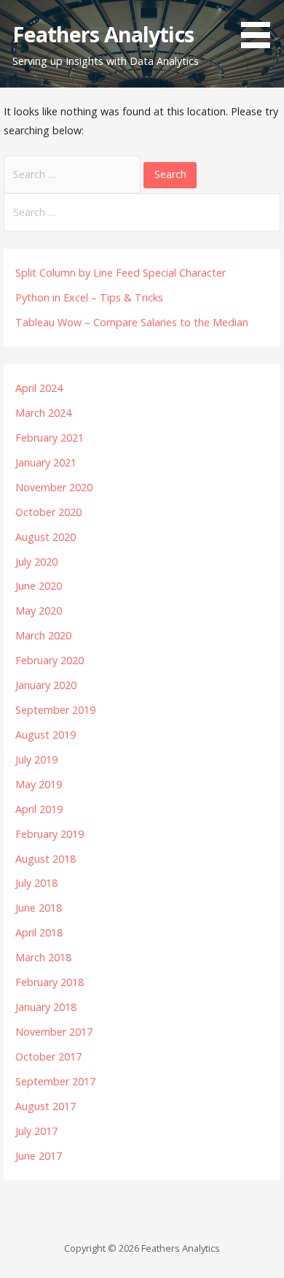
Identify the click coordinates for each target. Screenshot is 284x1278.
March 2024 (43, 413)
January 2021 (45, 462)
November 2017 (53, 1032)
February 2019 (49, 834)
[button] (260, 26)
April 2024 (39, 388)
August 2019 (45, 735)
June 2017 (38, 1156)
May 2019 (38, 784)
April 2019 (39, 809)
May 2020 (38, 610)
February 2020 (49, 660)
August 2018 (45, 859)
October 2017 (48, 1056)
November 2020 (53, 487)
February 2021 (49, 437)
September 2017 (55, 1081)
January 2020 (45, 685)
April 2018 (39, 932)
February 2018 (49, 982)
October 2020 (48, 512)
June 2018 (38, 908)
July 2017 (36, 1131)
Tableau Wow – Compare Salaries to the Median (131, 322)
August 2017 (45, 1106)
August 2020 (45, 537)
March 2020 (43, 635)
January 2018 (45, 1007)
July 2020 (36, 562)
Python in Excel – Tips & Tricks (89, 297)
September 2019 (55, 710)
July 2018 (36, 883)
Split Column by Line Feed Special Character (120, 273)
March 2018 (43, 957)
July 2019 (36, 759)
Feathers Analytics (102, 34)
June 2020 (38, 586)
